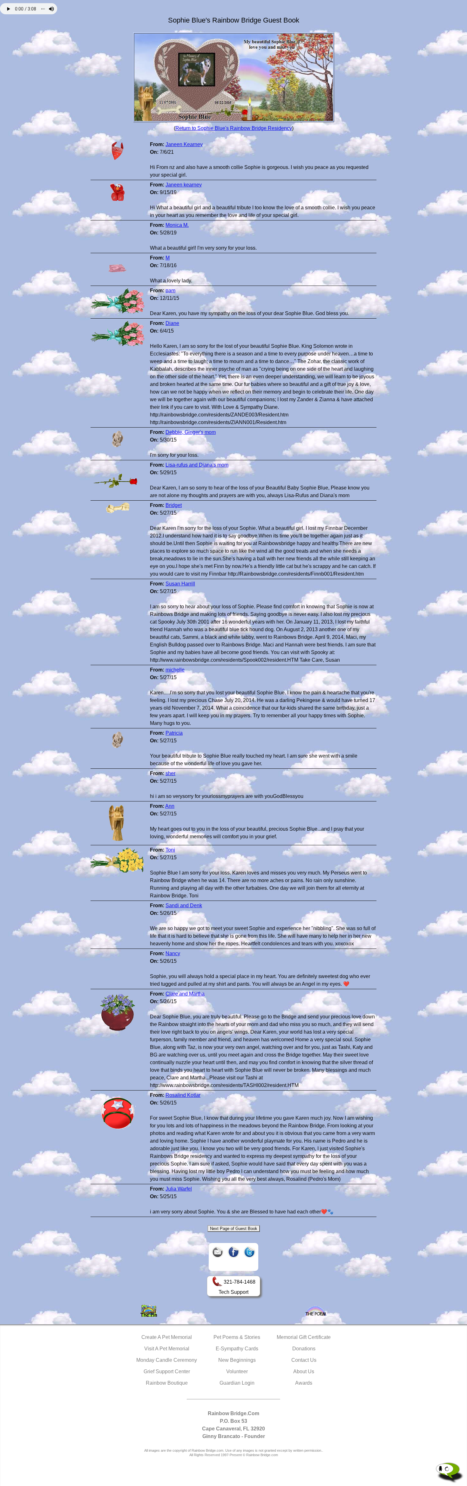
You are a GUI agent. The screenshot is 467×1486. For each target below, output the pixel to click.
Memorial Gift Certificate (304, 1337)
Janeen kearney (184, 184)
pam (170, 290)
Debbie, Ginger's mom (191, 432)
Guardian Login (237, 1383)
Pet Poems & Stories (236, 1337)
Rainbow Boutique (167, 1383)
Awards (303, 1383)
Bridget (174, 505)
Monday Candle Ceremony (166, 1360)
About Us (303, 1371)
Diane (172, 323)
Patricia (174, 733)
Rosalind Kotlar (183, 1095)
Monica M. (177, 225)
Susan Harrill (180, 583)
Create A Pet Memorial (166, 1337)
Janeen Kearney (184, 144)
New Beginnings (237, 1360)
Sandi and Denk (184, 905)
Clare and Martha (185, 993)
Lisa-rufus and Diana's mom (197, 465)
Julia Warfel (179, 1189)
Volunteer (237, 1371)
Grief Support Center (167, 1371)
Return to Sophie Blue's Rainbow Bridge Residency (233, 128)
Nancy (173, 953)
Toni (170, 850)
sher (170, 773)
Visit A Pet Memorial (166, 1348)
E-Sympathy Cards (237, 1348)
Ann (169, 806)
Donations (303, 1348)
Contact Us (303, 1360)
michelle (175, 669)
